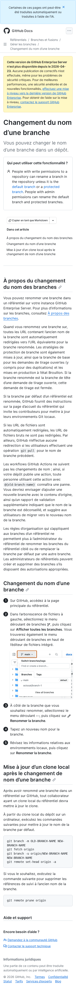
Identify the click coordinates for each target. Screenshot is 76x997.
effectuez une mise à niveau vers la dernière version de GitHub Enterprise (38, 93)
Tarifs (19, 981)
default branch (23, 187)
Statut (7, 981)
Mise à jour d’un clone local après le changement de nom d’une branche (36, 773)
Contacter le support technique (29, 946)
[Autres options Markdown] (53, 220)
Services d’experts (39, 981)
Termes (40, 977)
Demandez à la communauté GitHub (32, 940)
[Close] (64, 6)
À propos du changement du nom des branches (34, 284)
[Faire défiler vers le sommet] (66, 987)
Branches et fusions (44, 40)
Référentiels (18, 40)
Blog (58, 981)
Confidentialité (58, 977)
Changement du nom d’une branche (35, 48)
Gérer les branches (23, 44)
